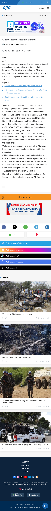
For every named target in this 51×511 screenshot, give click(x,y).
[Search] (42, 2)
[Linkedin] (33, 477)
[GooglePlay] (18, 495)
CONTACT (25, 465)
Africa (46, 15)
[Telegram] (29, 477)
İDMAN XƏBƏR (25, 197)
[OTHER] (47, 8)
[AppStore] (33, 495)
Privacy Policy (30, 504)
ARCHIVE (25, 468)
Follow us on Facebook (14, 262)
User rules (19, 504)
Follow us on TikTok (13, 256)
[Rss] (36, 477)
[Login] (48, 2)
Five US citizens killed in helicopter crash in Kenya (23, 86)
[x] (21, 477)
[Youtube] (25, 477)
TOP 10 (25, 472)
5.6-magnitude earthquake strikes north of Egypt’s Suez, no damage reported (26, 91)
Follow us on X (11, 268)
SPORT (41, 8)
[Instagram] (17, 477)
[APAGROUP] (25, 489)
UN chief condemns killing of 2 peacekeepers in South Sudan (25, 98)
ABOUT (25, 462)
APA (4, 61)
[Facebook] (14, 477)
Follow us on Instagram (14, 250)
